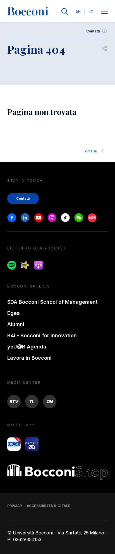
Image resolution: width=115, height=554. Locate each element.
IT (91, 11)
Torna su (90, 151)
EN (78, 11)
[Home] (28, 11)
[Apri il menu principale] (104, 12)
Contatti (93, 31)
